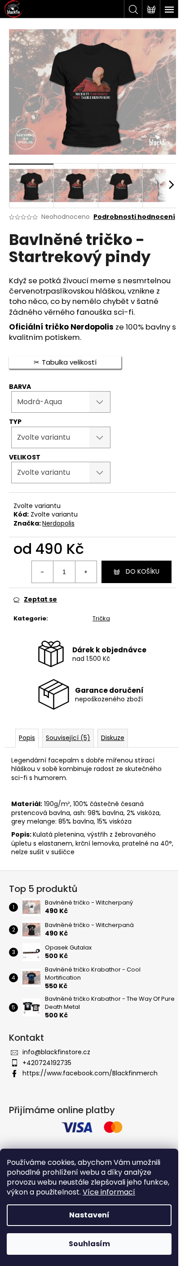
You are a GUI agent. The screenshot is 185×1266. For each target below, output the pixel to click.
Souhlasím (89, 1244)
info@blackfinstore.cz (56, 1052)
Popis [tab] (27, 737)
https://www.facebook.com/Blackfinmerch (90, 1073)
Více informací (109, 1192)
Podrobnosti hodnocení (134, 217)
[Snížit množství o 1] (42, 572)
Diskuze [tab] (112, 737)
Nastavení (89, 1215)
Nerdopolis (58, 523)
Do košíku (142, 571)
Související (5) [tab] (68, 737)
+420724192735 (46, 1062)
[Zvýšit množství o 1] (86, 572)
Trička (101, 618)
